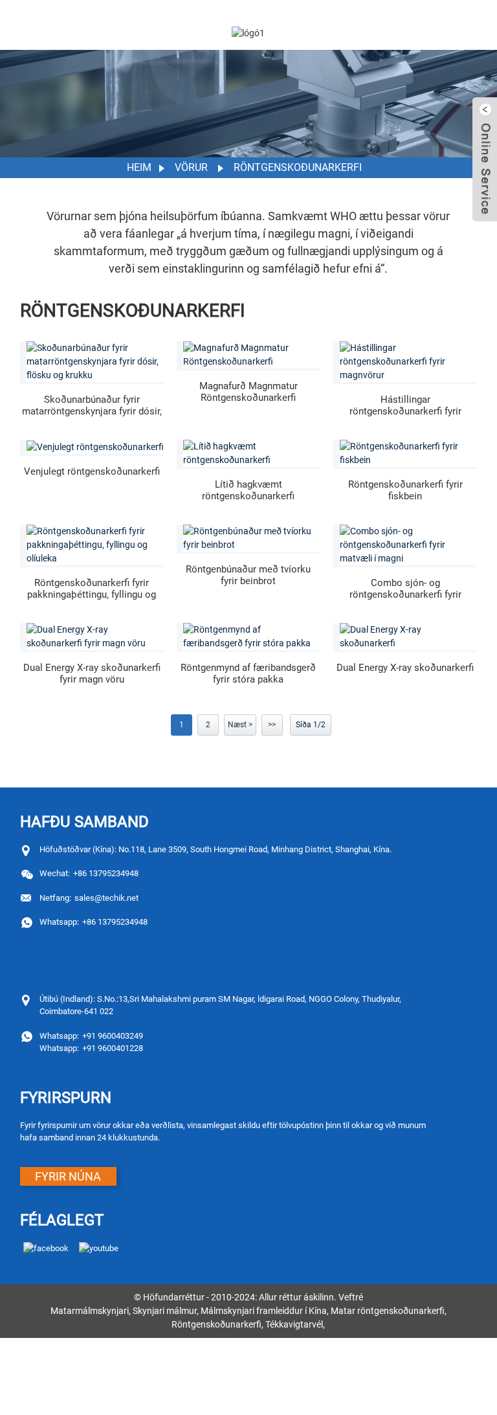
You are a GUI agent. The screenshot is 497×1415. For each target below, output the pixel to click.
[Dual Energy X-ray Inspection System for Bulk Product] (95, 636)
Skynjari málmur (165, 1311)
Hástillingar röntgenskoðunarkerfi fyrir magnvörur (405, 405)
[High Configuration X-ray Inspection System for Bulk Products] (408, 361)
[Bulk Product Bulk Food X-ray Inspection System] (251, 354)
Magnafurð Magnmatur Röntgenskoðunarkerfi (248, 391)
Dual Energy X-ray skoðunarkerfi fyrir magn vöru (91, 673)
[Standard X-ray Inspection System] (95, 447)
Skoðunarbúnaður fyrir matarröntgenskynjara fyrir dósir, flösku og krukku (92, 405)
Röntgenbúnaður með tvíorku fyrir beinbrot (248, 575)
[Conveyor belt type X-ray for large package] (251, 636)
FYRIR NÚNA (68, 1176)
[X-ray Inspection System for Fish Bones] (408, 453)
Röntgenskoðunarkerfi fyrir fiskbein (405, 490)
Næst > (240, 724)
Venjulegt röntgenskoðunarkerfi (92, 471)
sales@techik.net (88, 898)
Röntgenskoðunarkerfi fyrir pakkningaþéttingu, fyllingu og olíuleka (91, 588)
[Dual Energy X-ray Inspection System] (408, 636)
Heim (139, 167)
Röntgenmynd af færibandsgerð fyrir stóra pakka (248, 673)
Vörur (191, 167)
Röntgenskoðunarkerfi (298, 167)
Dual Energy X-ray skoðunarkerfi (405, 668)
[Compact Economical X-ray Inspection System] (251, 453)
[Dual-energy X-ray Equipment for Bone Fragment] (251, 538)
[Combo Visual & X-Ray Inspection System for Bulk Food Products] (408, 545)
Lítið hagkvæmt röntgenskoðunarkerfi (248, 490)
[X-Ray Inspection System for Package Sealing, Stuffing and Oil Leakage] (95, 545)
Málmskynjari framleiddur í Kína (264, 1311)
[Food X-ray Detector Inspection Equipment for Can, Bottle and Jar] (95, 361)
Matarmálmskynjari (89, 1311)
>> (272, 724)
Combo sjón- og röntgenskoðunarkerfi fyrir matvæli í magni (405, 588)
